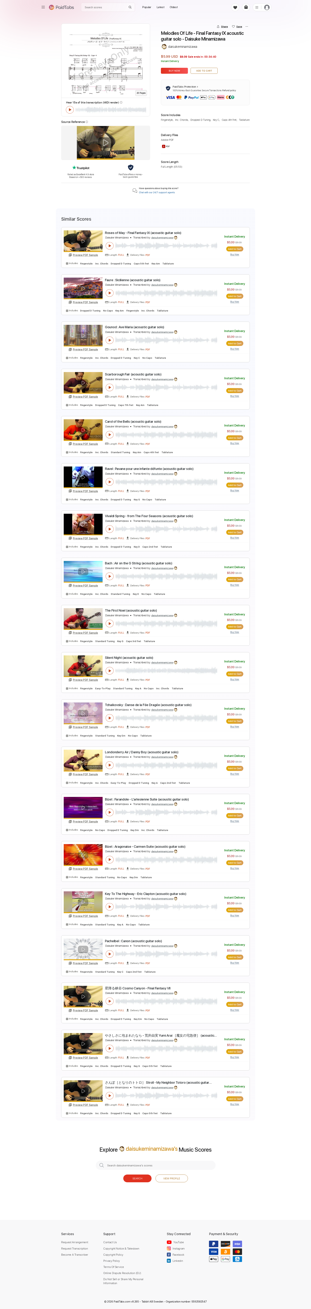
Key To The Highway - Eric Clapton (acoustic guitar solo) (145, 894)
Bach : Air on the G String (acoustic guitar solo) (138, 563)
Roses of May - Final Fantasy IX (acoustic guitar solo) (143, 233)
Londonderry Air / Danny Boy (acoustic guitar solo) (141, 752)
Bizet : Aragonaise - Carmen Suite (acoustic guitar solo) (145, 846)
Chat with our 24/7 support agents (157, 192)
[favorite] (235, 7)
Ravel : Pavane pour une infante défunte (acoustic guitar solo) (149, 469)
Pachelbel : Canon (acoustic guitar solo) (133, 941)
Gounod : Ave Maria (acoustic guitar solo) (134, 327)
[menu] (43, 7)
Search (137, 1178)
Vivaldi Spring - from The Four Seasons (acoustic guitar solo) (149, 516)
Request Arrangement (74, 1242)
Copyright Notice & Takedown (121, 1248)
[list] (257, 7)
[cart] (246, 7)
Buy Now (174, 70)
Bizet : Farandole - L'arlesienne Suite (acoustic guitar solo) (147, 799)
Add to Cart (204, 70)
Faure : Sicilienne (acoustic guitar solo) (133, 280)
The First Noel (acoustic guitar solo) (131, 610)
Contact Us (110, 1242)
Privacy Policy (111, 1260)
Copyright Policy (113, 1254)
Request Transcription (74, 1248)
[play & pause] (70, 110)
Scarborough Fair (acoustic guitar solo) (133, 374)
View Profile (171, 1178)
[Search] (130, 7)
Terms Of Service (113, 1267)
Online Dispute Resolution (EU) (122, 1273)
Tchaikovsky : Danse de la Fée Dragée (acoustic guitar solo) (148, 705)
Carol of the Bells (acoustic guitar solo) (133, 421)
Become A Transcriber (74, 1254)
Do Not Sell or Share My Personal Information (123, 1281)
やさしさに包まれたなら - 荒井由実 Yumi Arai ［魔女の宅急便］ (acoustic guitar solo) (159, 1035)
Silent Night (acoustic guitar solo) (129, 658)
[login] (267, 7)
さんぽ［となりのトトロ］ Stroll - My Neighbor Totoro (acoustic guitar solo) (157, 1082)
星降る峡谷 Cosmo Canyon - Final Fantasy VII (137, 988)
